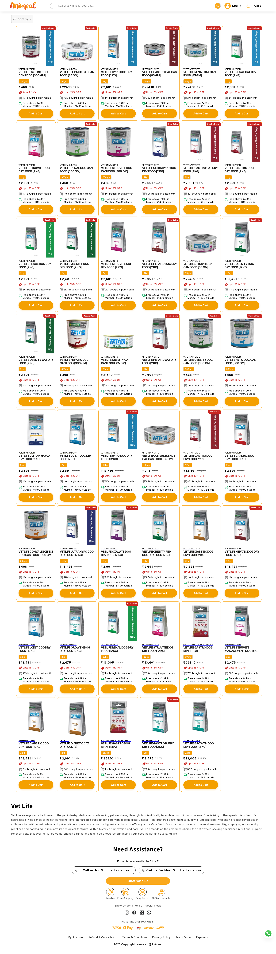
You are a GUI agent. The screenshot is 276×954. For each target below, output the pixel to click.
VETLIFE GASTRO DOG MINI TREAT (197, 649)
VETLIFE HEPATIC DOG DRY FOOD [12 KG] (242, 553)
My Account (76, 937)
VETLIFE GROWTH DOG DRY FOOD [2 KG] (75, 649)
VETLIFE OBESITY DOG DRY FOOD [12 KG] (239, 265)
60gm (188, 657)
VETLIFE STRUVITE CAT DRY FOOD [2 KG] (116, 265)
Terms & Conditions (134, 937)
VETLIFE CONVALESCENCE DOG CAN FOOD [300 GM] (36, 553)
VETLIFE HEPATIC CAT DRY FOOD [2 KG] (159, 361)
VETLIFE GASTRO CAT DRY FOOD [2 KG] (200, 169)
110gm (106, 752)
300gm (23, 81)
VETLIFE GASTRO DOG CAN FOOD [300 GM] (33, 73)
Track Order (184, 937)
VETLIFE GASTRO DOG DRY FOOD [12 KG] (197, 457)
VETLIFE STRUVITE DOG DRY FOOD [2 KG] (34, 169)
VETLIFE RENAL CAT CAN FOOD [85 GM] (199, 73)
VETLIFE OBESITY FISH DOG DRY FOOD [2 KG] (156, 553)
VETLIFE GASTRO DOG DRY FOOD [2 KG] (239, 169)
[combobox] (135, 6)
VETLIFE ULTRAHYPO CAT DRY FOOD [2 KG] (35, 457)
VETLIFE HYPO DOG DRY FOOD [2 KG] (116, 73)
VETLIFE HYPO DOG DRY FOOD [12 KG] (116, 457)
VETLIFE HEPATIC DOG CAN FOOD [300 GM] (74, 361)
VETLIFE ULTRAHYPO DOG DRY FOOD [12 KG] (77, 553)
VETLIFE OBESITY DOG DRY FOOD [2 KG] (74, 265)
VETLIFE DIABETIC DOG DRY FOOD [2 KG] (198, 553)
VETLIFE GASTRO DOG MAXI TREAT (115, 745)
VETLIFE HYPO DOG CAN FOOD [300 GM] (240, 361)
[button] (254, 5)
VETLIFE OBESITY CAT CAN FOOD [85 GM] (115, 361)
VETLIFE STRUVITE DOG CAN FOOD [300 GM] (116, 169)
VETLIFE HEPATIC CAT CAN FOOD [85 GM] (77, 73)
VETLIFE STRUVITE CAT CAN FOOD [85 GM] (198, 265)
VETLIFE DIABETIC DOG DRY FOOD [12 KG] (34, 745)
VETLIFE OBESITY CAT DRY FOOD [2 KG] (36, 361)
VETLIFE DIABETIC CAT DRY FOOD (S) (74, 745)
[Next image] (52, 46)
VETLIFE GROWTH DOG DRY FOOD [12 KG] (198, 745)
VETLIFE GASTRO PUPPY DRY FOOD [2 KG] (158, 745)
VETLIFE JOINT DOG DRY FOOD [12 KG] (34, 649)
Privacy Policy (161, 937)
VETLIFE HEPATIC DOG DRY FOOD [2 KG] (159, 265)
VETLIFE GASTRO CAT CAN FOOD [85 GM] (159, 73)
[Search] (53, 6)
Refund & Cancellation (102, 937)
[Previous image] (19, 46)
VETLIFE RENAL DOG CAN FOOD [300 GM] (76, 169)
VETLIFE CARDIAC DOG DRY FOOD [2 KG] (239, 457)
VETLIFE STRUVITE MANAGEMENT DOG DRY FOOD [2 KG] (241, 649)
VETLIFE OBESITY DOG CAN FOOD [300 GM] (198, 361)
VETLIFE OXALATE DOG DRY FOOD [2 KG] (116, 553)
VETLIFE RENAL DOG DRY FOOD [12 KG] (117, 649)
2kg (104, 81)
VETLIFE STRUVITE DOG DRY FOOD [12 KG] (157, 649)
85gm (64, 81)
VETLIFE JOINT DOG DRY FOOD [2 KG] (76, 457)
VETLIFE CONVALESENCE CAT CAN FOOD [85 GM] (158, 457)
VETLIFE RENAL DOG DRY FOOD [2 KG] (35, 265)
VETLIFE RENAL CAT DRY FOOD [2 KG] (240, 73)
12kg (228, 273)
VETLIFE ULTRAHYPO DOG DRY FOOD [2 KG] (159, 169)
